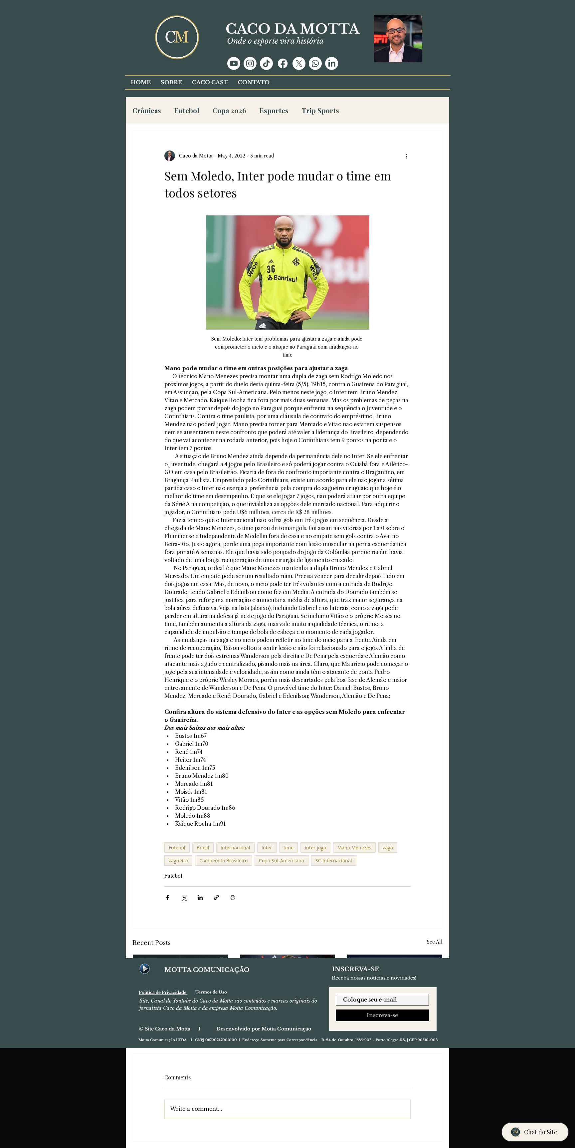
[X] (298, 63)
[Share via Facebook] (167, 897)
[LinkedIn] (331, 63)
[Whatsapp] (315, 63)
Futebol (186, 110)
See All (435, 942)
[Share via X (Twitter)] (184, 897)
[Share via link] (216, 897)
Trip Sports (320, 110)
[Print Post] (233, 897)
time (288, 847)
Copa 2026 (229, 110)
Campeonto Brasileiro (223, 860)
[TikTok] (266, 63)
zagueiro (178, 860)
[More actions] (407, 156)
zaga (388, 847)
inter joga (315, 847)
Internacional (235, 847)
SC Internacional (333, 860)
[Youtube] (233, 63)
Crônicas (146, 110)
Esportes (274, 110)
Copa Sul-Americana (281, 860)
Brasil (203, 847)
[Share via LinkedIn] (200, 897)
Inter (267, 847)
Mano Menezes (354, 847)
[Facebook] (282, 63)
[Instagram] (250, 63)
